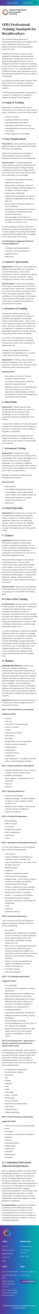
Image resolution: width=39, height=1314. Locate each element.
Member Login (28, 3)
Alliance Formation (8, 1250)
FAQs (4, 1261)
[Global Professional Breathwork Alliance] (14, 15)
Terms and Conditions (27, 1271)
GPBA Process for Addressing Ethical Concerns (8, 1283)
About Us (5, 1246)
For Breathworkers (26, 1246)
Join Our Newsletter (28, 1281)
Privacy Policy (25, 1275)
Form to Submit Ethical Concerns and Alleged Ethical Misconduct (9, 1292)
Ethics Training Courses (10, 1271)
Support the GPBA (12, 3)
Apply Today (24, 1256)
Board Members (7, 1253)
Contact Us (6, 1257)
